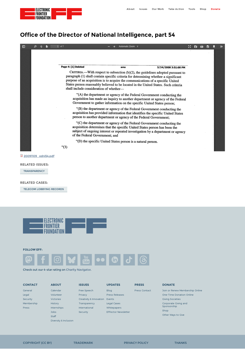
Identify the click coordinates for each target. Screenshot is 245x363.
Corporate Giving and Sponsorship (174, 304)
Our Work (158, 9)
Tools (192, 9)
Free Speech (86, 290)
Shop (203, 9)
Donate (215, 9)
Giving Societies (171, 299)
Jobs (53, 311)
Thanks (181, 343)
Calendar (56, 290)
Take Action (176, 9)
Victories (56, 299)
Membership (30, 303)
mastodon (28, 259)
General (27, 290)
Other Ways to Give (173, 314)
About (131, 9)
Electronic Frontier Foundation (51, 15)
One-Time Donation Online (178, 294)
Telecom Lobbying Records (43, 189)
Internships (57, 307)
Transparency (34, 171)
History (55, 303)
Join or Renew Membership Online (182, 290)
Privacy (83, 294)
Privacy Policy (136, 343)
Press (26, 307)
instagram (57, 259)
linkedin (115, 259)
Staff (53, 316)
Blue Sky (71, 259)
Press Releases (115, 294)
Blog (109, 290)
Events (110, 299)
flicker (100, 259)
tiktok (129, 259)
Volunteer (56, 294)
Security (27, 299)
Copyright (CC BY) (37, 343)
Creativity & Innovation (91, 299)
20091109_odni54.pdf (39, 156)
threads (143, 259)
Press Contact (143, 290)
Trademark (83, 343)
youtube (86, 259)
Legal (26, 294)
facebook (43, 259)
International (86, 307)
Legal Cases (113, 303)
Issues (143, 9)
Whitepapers (114, 307)
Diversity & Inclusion (62, 320)
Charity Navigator (78, 269)
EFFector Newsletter (118, 311)
